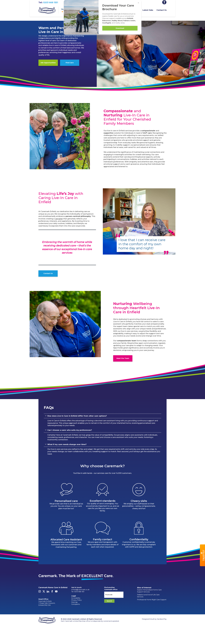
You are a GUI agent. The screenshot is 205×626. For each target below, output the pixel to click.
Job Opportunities (48, 63)
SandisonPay (162, 619)
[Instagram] (39, 592)
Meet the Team (122, 358)
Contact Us (162, 10)
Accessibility (75, 598)
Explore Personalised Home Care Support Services (149, 591)
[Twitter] (44, 592)
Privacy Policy (76, 600)
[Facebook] (52, 592)
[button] (202, 555)
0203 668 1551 (50, 2)
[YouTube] (56, 592)
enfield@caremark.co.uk (80, 590)
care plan (59, 219)
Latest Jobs (148, 10)
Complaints (75, 604)
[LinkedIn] (48, 592)
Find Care (70, 63)
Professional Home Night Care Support (151, 600)
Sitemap (74, 602)
